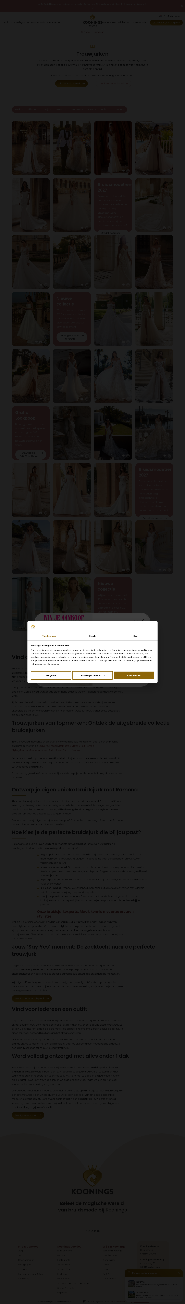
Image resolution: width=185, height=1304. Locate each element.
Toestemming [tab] (49, 636)
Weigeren (51, 675)
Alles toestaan (134, 675)
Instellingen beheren (91, 675)
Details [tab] (92, 636)
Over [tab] (135, 636)
